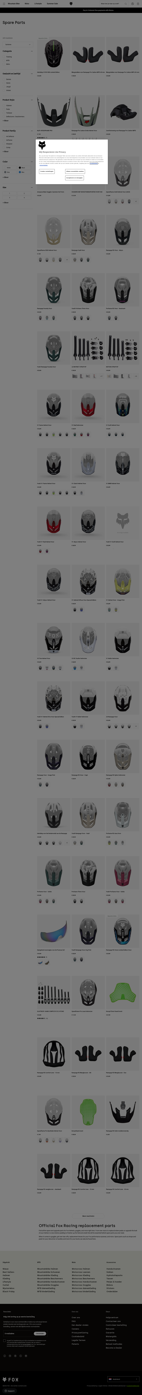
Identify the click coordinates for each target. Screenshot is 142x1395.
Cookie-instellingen (46, 171)
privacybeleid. (44, 165)
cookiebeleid (94, 163)
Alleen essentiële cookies (75, 171)
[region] (72, 162)
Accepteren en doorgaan (74, 178)
